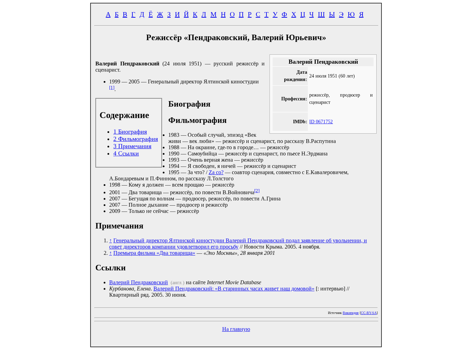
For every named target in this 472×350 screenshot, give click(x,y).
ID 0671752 (321, 121)
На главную (236, 329)
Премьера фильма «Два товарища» (154, 253)
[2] (256, 190)
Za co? (216, 172)
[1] (111, 87)
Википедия (351, 313)
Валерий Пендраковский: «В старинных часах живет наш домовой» (233, 288)
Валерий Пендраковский (138, 282)
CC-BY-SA (369, 313)
